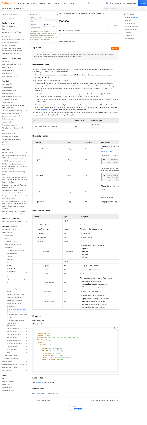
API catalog (92, 13)
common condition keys (47, 110)
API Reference (83, 13)
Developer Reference (71, 13)
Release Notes (40, 393)
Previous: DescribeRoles (42, 400)
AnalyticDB (17, 8)
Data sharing (100, 13)
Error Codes (40, 382)
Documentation (7, 8)
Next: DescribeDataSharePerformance (103, 400)
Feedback (79, 409)
